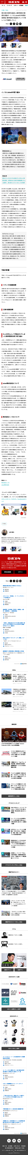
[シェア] (14, 24)
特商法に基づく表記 (19, 1148)
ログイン (20, 572)
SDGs (4, 523)
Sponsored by (17, 663)
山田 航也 (11, 532)
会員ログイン (7, 969)
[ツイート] (11, 24)
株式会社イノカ (5, 482)
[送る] (17, 24)
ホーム (3, 5)
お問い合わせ (17, 1146)
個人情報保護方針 (9, 1148)
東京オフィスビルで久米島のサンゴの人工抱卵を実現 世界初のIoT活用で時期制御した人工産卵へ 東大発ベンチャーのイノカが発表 (13, 180)
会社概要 (10, 1146)
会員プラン (20, 969)
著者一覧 (4, 1146)
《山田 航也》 (23, 517)
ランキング (9, 5)
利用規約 (23, 1146)
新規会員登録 (7, 572)
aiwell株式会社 (5, 485)
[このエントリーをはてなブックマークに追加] (20, 24)
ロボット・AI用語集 (18, 5)
